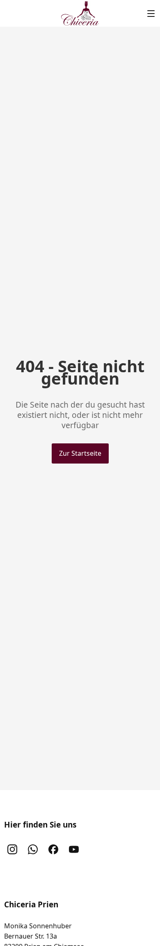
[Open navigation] (151, 13)
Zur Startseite (80, 453)
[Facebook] (53, 849)
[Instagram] (12, 849)
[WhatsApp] (33, 849)
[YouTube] (74, 849)
